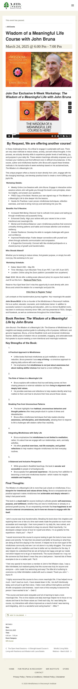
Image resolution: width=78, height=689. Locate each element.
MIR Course (9, 641)
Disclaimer (60, 677)
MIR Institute (52, 669)
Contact (39, 672)
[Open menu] (72, 5)
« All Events (10, 26)
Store (66, 669)
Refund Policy (49, 677)
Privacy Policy (19, 677)
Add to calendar (17, 615)
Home (11, 669)
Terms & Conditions (34, 677)
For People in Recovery (30, 669)
